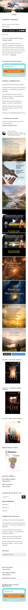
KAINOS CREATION (14, 9)
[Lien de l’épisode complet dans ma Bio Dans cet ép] (14, 221)
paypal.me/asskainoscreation (9, 125)
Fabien (4, 113)
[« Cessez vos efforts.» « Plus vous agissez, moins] (14, 292)
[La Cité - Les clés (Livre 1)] (12, 383)
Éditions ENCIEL (6, 481)
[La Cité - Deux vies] (12, 442)
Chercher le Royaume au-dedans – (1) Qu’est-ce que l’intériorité (12, 107)
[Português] (24, 2)
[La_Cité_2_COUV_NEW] (12, 413)
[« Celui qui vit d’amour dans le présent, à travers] (14, 173)
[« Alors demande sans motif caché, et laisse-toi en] (14, 316)
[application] (14, 30)
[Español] (26, 2)
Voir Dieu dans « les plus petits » (16, 84)
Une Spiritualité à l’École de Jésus (17, 113)
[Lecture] (4, 30)
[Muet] (19, 30)
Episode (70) (5, 507)
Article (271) (5, 504)
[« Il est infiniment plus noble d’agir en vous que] (14, 268)
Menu (14, 14)
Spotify (10, 40)
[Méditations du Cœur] (12, 471)
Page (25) (4, 510)
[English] (20, 2)
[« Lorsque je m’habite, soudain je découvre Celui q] (14, 340)
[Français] (22, 2)
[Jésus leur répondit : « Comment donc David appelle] (14, 149)
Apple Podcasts (14, 38)
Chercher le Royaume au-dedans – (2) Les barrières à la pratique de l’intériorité (13, 89)
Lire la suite (13, 54)
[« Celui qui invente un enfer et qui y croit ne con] (14, 197)
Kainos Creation (6, 486)
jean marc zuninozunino (8, 106)
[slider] (23, 30)
